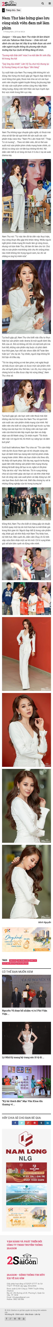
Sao (18, 10)
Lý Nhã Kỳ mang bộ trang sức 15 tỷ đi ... (23, 1057)
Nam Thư (33, 960)
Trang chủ (10, 10)
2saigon (13, 960)
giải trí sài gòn (23, 960)
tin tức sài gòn (22, 963)
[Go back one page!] (3, 10)
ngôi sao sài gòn (9, 963)
